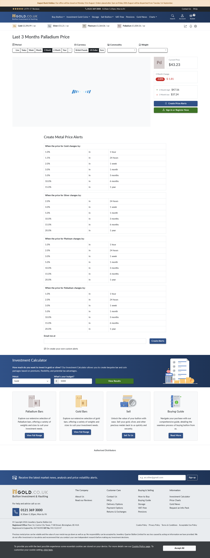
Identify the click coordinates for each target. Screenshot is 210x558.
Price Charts (175, 500)
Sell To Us (128, 435)
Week (31, 50)
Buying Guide (144, 500)
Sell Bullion (106, 17)
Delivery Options (115, 504)
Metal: (15, 377)
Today (24, 50)
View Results (114, 381)
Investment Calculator (180, 497)
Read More (175, 435)
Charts (152, 17)
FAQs (195, 9)
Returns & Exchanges (116, 512)
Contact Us (186, 9)
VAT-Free (119, 17)
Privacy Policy (154, 525)
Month (39, 50)
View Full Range (34, 435)
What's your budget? (64, 377)
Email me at (49, 336)
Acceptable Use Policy (188, 525)
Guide (176, 411)
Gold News (142, 17)
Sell (128, 411)
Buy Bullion (57, 17)
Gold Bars (81, 411)
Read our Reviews (83, 500)
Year (65, 50)
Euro (102, 50)
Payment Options (115, 508)
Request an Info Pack (179, 508)
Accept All (179, 548)
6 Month (56, 50)
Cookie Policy (141, 525)
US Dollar (94, 50)
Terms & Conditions (169, 525)
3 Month (47, 50)
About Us (79, 497)
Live (17, 50)
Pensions (130, 17)
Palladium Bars (34, 411)
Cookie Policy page (141, 546)
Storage (95, 17)
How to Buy (144, 497)
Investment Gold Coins (77, 17)
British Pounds (81, 50)
